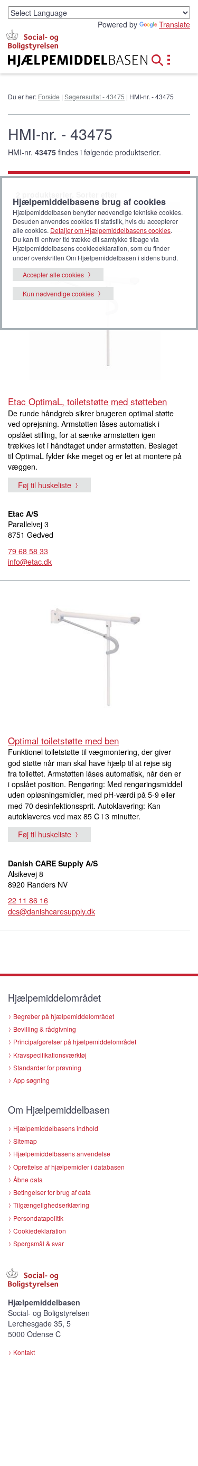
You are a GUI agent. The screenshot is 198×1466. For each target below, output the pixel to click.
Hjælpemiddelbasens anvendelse (61, 1153)
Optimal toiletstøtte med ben (63, 740)
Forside (49, 96)
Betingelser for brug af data (52, 1192)
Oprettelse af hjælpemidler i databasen (69, 1166)
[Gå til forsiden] (66, 61)
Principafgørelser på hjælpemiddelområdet (74, 1041)
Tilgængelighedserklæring (51, 1204)
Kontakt (24, 1352)
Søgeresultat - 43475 (94, 96)
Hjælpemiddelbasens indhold (55, 1128)
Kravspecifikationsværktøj (50, 1054)
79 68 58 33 (28, 551)
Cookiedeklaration (39, 1230)
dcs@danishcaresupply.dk (51, 911)
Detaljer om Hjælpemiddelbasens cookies (110, 230)
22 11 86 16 (28, 900)
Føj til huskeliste (44, 485)
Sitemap (25, 1140)
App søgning (31, 1080)
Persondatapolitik (38, 1217)
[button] (160, 58)
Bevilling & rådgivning (44, 1028)
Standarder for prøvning (47, 1067)
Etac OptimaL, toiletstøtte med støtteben (87, 401)
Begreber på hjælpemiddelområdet (63, 1016)
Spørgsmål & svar (38, 1243)
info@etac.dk (30, 561)
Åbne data (28, 1179)
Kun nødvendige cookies (58, 293)
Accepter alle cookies (53, 274)
